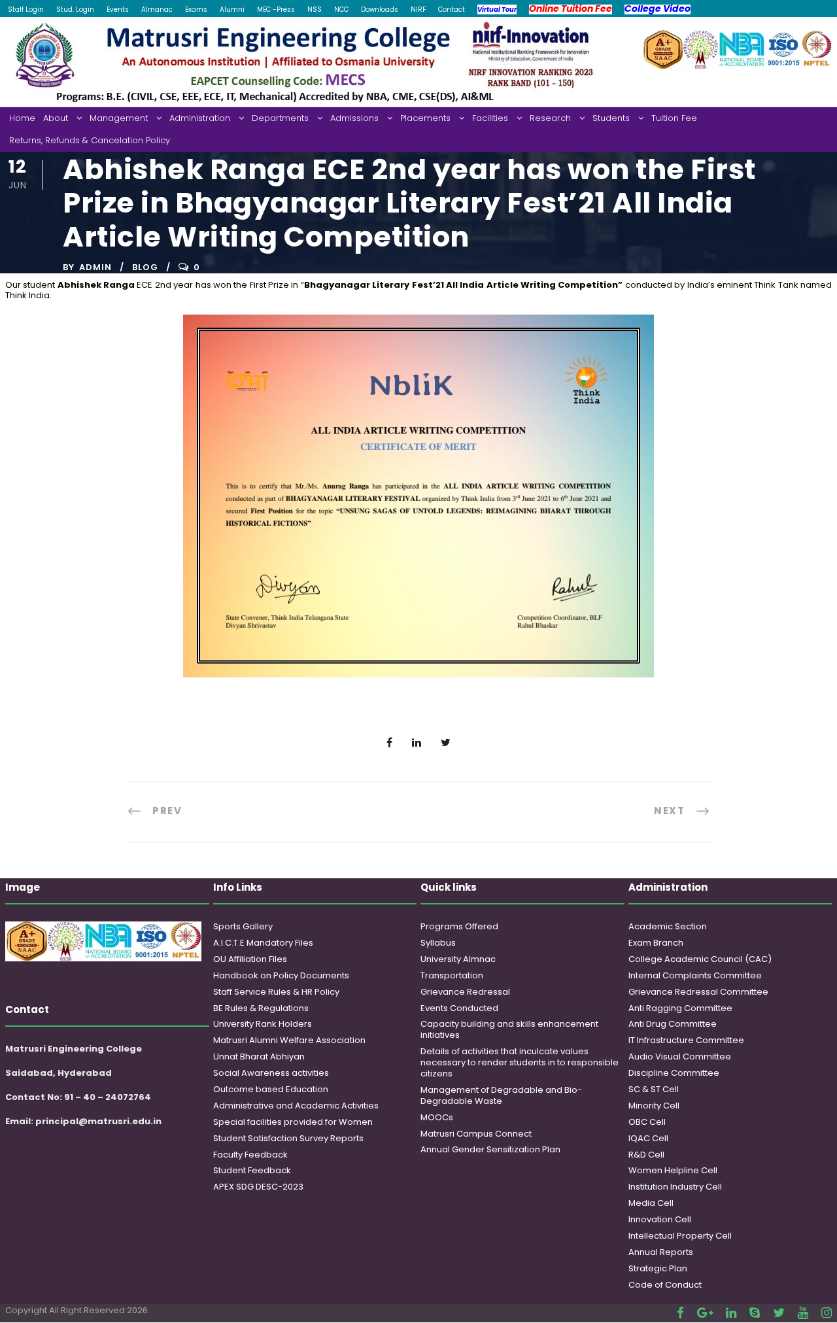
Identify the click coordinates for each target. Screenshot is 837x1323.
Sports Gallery (243, 926)
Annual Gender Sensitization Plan (490, 1149)
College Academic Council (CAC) (700, 959)
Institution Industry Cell (675, 1186)
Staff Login (26, 9)
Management (119, 118)
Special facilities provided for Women (293, 1122)
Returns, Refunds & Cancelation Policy (89, 140)
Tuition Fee (674, 118)
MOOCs (436, 1117)
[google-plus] (705, 1313)
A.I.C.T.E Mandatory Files (263, 942)
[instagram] (826, 1313)
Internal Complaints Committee (695, 975)
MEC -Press (276, 9)
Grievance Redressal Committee (698, 992)
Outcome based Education (270, 1089)
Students (611, 118)
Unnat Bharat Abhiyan (259, 1056)
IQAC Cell (648, 1138)
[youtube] (803, 1313)
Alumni (232, 9)
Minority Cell (653, 1105)
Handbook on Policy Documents (281, 975)
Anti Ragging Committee (680, 1008)
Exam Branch (655, 942)
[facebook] (680, 1313)
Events (118, 9)
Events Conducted (459, 1008)
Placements (425, 118)
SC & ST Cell (653, 1089)
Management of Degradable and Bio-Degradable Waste (501, 1095)
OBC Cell (647, 1122)
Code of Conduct (665, 1285)
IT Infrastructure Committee (686, 1040)
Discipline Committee (673, 1073)
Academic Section (667, 926)
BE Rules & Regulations (261, 1008)
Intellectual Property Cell (680, 1235)
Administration (199, 118)
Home (22, 118)
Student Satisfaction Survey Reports (288, 1138)
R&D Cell (646, 1154)
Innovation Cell (659, 1219)
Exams (196, 9)
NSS (314, 9)
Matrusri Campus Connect (476, 1133)
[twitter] (779, 1313)
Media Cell (651, 1203)
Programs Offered (459, 926)
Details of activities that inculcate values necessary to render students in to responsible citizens (519, 1062)
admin (95, 267)
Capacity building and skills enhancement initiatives (509, 1029)
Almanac (157, 9)
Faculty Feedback (250, 1154)
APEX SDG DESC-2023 (258, 1186)
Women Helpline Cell (672, 1170)
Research (550, 118)
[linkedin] (731, 1313)
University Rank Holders (262, 1024)
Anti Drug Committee (672, 1024)
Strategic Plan (657, 1268)
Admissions (354, 118)
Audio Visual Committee (679, 1056)
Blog (145, 267)
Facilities (490, 118)
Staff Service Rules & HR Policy (276, 992)
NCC (341, 9)
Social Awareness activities (271, 1073)
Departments (280, 118)
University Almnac (458, 959)
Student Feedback (252, 1170)
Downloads (379, 9)
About (55, 118)
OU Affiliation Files (250, 959)
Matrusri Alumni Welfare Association (289, 1040)
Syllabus (438, 942)
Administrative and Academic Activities (296, 1105)
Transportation (451, 975)
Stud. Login (75, 9)
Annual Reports (660, 1252)
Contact (451, 9)
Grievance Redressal (465, 992)
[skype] (754, 1313)
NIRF (418, 9)
